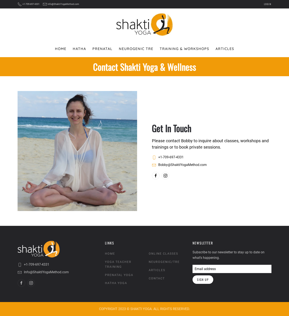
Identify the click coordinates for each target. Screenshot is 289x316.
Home (60, 49)
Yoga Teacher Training (118, 264)
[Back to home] (144, 24)
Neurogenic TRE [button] (136, 49)
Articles (225, 49)
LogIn (267, 4)
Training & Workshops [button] (184, 49)
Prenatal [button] (102, 49)
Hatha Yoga (116, 283)
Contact (157, 278)
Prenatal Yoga (119, 275)
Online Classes (163, 253)
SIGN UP (203, 279)
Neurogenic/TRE (164, 262)
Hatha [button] (79, 49)
